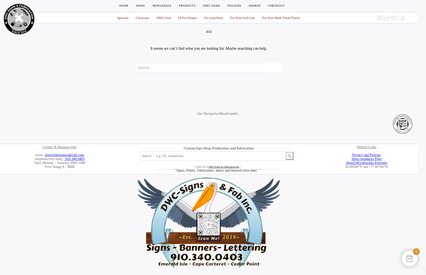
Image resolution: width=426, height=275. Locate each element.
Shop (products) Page (367, 159)
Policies (234, 5)
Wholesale (162, 5)
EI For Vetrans (187, 18)
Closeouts (142, 18)
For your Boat (213, 18)
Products (187, 5)
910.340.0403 (74, 159)
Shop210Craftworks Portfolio (366, 163)
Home (123, 5)
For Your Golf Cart (242, 18)
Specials (122, 18)
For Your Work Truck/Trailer (281, 18)
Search (255, 5)
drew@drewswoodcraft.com (64, 155)
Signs (140, 5)
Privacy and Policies (366, 155)
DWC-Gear (211, 5)
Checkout (276, 5)
